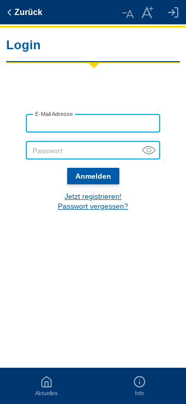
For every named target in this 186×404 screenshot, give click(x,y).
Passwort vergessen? (93, 206)
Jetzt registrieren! (93, 196)
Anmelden (93, 176)
